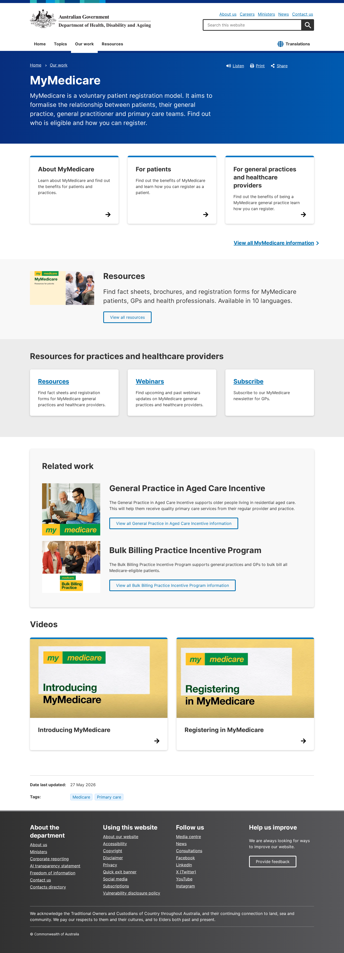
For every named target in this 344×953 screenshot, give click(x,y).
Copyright (112, 850)
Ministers (266, 14)
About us (227, 14)
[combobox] (252, 25)
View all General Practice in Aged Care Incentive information (173, 523)
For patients (153, 169)
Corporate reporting (49, 858)
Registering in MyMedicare (224, 730)
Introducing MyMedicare (74, 730)
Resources (112, 43)
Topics (60, 43)
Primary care (109, 797)
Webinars (150, 381)
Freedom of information (52, 872)
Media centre (188, 836)
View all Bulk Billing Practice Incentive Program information (172, 585)
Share (282, 65)
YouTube (184, 878)
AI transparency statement (55, 865)
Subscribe (248, 381)
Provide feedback (273, 861)
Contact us (302, 14)
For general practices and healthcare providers (264, 177)
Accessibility (115, 843)
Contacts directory (48, 887)
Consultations (189, 850)
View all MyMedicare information (274, 243)
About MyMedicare (66, 169)
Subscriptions (116, 885)
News (283, 14)
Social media (115, 878)
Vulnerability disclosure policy (131, 893)
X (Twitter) (186, 871)
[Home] (90, 18)
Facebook (185, 857)
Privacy (110, 864)
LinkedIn (184, 864)
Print (260, 65)
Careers (247, 14)
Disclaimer (113, 857)
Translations (298, 43)
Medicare (81, 797)
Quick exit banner (119, 871)
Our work (84, 43)
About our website (120, 836)
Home (40, 43)
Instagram (185, 885)
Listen (238, 65)
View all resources (127, 317)
